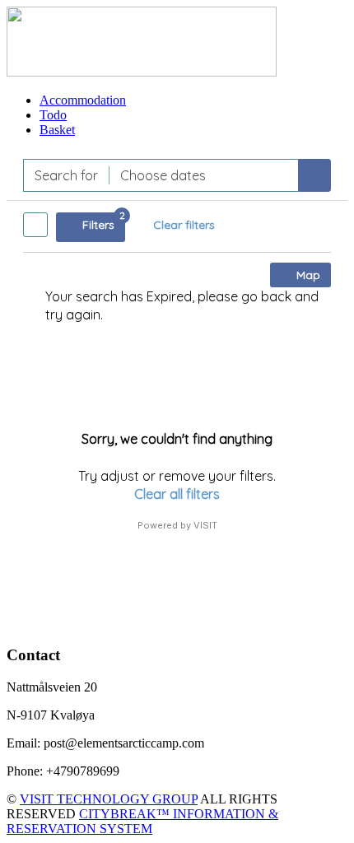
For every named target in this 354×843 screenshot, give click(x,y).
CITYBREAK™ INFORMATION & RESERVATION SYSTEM (142, 821)
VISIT (205, 525)
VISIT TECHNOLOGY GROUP (109, 799)
